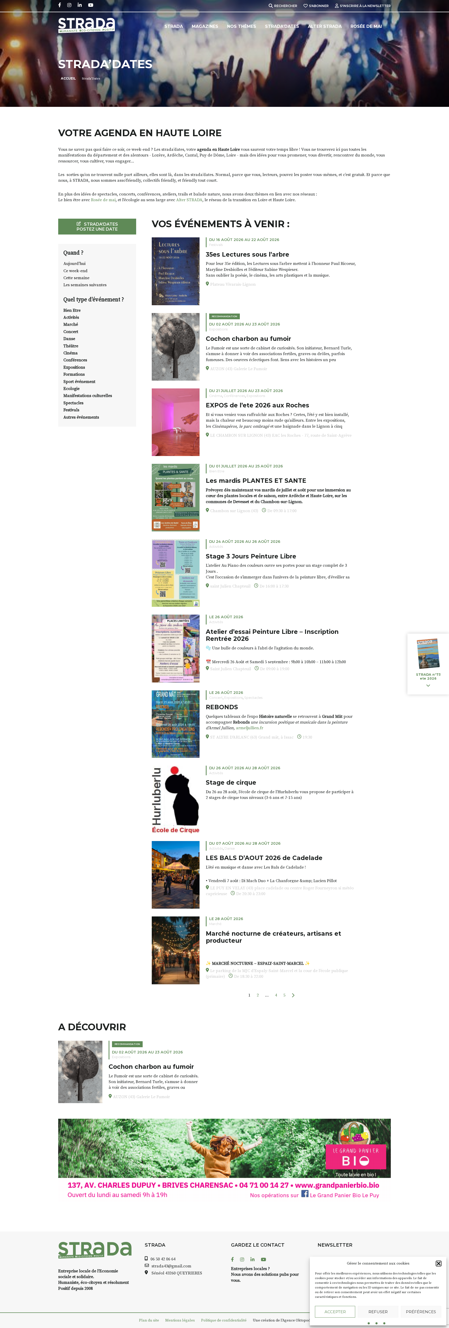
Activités (71, 317)
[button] (438, 1263)
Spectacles (73, 403)
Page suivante (293, 995)
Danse (69, 338)
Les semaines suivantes (85, 285)
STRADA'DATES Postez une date (97, 227)
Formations (74, 374)
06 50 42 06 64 (162, 1259)
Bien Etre (72, 310)
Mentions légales (180, 1320)
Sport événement (79, 381)
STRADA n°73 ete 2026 (428, 677)
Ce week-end (75, 271)
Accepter (335, 1311)
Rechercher (285, 6)
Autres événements (81, 417)
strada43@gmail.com (171, 1266)
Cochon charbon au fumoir (248, 338)
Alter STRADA (189, 200)
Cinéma (70, 353)
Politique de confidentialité (224, 1320)
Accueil (68, 78)
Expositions (74, 367)
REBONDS (222, 707)
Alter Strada (325, 26)
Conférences (75, 360)
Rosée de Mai (366, 26)
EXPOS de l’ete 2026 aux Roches (257, 405)
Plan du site (149, 1320)
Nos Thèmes (241, 26)
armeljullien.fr (249, 728)
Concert (70, 331)
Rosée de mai (103, 200)
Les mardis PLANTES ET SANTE (256, 480)
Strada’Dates (282, 26)
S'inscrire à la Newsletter (365, 6)
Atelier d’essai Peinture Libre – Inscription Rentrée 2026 (272, 635)
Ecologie (71, 388)
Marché (70, 324)
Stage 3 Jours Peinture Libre (251, 556)
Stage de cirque (231, 782)
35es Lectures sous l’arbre (247, 254)
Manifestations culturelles (87, 395)
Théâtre (70, 346)
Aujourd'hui (74, 263)
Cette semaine (76, 278)
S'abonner (319, 6)
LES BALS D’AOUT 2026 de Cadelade (264, 858)
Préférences (421, 1311)
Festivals (71, 410)
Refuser (378, 1311)
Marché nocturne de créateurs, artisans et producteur (273, 937)
